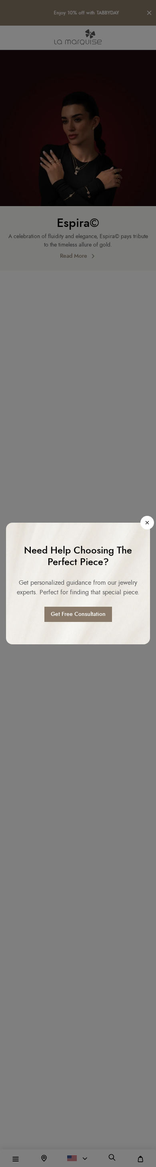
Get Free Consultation (78, 614)
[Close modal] (147, 522)
